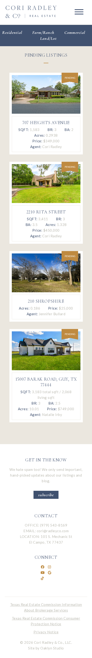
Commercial (74, 32)
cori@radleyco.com (53, 531)
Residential (12, 32)
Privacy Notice (46, 632)
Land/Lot (48, 38)
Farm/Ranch (43, 32)
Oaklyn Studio (52, 648)
